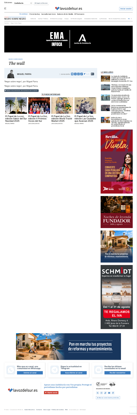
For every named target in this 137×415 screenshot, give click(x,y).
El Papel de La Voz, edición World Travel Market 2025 (61, 118)
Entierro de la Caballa (65, 14)
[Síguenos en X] (97, 393)
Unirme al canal (30, 373)
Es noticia (23, 14)
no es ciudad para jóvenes (117, 18)
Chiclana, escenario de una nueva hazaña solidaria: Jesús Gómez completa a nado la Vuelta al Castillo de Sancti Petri (121, 88)
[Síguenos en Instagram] (101, 393)
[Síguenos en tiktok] (105, 393)
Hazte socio (52, 393)
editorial (33, 18)
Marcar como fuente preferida (109, 397)
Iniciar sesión (126, 9)
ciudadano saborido (90, 18)
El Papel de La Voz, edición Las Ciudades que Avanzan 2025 (85, 118)
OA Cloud (83, 409)
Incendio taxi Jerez (48, 14)
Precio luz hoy (34, 14)
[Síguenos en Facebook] (113, 393)
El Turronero (79, 14)
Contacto (39, 409)
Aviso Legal (46, 409)
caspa (66, 18)
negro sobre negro (16, 23)
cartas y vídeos (43, 18)
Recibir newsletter (117, 373)
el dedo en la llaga (56, 18)
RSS (66, 409)
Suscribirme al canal (73, 373)
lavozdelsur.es (33, 123)
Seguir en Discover (42, 3)
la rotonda (103, 18)
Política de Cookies (58, 409)
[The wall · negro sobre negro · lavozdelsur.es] (68, 9)
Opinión (6, 23)
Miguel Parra (24, 74)
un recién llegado (76, 18)
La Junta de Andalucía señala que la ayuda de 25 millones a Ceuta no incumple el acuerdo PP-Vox (121, 78)
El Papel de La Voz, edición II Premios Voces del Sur (38, 118)
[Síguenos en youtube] (109, 393)
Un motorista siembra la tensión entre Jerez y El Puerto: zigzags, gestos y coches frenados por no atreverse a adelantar (120, 98)
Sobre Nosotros (30, 409)
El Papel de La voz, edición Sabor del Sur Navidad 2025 (16, 118)
